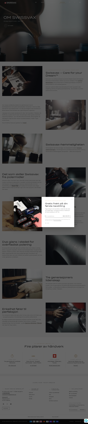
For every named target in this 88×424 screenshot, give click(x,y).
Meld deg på (66, 216)
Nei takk (47, 223)
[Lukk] (72, 199)
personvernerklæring (57, 220)
